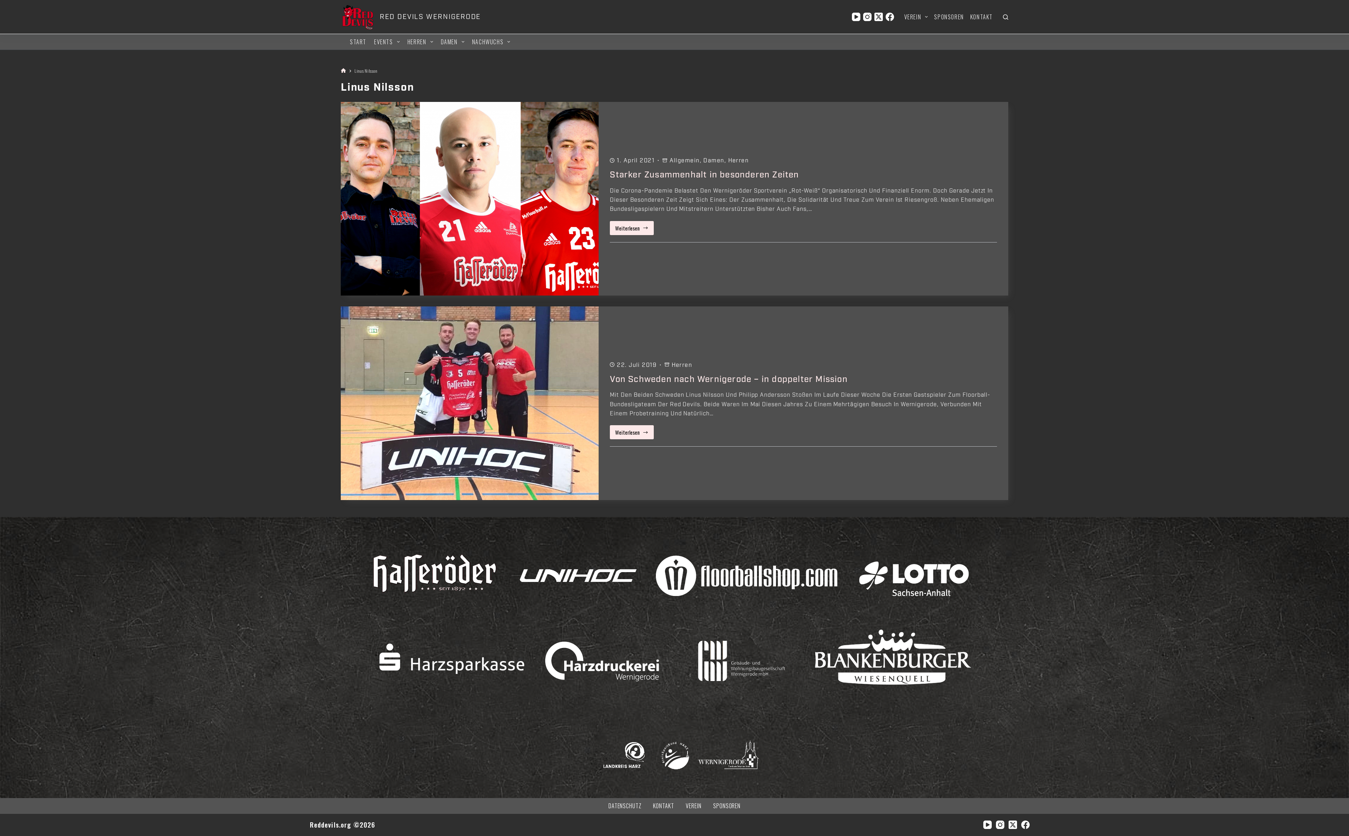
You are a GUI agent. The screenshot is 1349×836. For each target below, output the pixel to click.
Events (383, 42)
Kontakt (981, 17)
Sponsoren (949, 17)
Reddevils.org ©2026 (343, 824)
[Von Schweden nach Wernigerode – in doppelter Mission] (470, 403)
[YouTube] (856, 17)
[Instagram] (867, 17)
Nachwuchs (487, 42)
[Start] (343, 70)
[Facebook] (890, 17)
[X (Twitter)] (878, 17)
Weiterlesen (634, 229)
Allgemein (685, 160)
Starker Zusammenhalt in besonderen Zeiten (704, 174)
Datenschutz (625, 806)
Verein (912, 17)
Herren (417, 42)
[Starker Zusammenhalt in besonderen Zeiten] (470, 199)
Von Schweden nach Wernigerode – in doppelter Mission (728, 379)
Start (358, 42)
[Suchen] (1005, 17)
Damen (449, 42)
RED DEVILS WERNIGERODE (430, 17)
